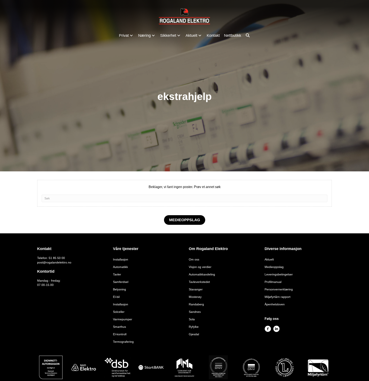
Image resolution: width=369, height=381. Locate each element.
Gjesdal (194, 334)
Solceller (118, 311)
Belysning (119, 289)
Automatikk (120, 267)
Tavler (117, 274)
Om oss (194, 259)
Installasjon (120, 259)
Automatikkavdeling (202, 274)
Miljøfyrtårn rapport (277, 297)
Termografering (123, 341)
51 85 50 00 (57, 258)
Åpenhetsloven (275, 304)
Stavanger (196, 289)
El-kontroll (119, 334)
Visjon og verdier (200, 267)
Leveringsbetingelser (279, 274)
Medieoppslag (274, 267)
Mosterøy (195, 297)
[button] (131, 35)
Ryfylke (194, 326)
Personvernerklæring (279, 289)
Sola (192, 319)
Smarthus (119, 326)
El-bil (116, 297)
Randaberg (196, 304)
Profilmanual (273, 282)
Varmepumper (122, 319)
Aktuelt (269, 259)
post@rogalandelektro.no (54, 262)
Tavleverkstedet (199, 282)
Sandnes (195, 311)
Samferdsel (120, 282)
